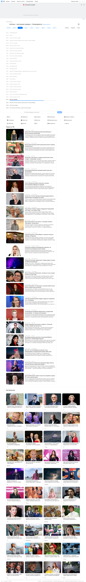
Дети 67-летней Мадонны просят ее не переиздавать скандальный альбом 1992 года (38, 350)
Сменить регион (46, 24)
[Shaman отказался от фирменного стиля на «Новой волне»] (15, 477)
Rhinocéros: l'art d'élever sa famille (17, 53)
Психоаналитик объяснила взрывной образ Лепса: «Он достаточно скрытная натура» (39, 363)
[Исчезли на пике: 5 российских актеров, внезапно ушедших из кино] (33, 570)
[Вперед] (84, 5)
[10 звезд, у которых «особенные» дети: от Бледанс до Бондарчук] (52, 570)
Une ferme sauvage (14, 105)
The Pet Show (13, 79)
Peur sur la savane (13, 43)
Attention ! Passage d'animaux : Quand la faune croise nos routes (23, 71)
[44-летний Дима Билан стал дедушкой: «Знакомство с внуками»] (71, 495)
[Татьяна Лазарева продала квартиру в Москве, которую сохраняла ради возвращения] (71, 402)
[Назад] (81, 5)
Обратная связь (81, 581)
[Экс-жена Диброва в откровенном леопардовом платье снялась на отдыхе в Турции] (15, 439)
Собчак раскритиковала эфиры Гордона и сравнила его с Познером (40, 299)
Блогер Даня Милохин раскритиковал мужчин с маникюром (38, 171)
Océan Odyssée (13, 63)
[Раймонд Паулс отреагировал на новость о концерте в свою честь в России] (15, 402)
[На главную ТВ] (4, 1)
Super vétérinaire (13, 58)
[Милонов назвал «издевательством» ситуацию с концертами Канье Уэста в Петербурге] (15, 421)
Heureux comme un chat (15, 45)
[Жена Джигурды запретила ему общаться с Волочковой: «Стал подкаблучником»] (71, 421)
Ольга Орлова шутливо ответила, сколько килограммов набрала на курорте (37, 183)
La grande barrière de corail (15, 61)
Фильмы (67, 27)
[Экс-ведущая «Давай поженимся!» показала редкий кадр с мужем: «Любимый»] (33, 439)
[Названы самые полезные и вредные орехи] (52, 514)
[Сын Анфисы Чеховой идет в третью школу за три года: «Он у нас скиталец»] (52, 495)
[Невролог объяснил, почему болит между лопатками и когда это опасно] (15, 551)
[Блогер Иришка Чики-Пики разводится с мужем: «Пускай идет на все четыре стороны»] (71, 533)
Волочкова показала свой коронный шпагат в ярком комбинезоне (40, 145)
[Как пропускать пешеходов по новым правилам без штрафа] (71, 570)
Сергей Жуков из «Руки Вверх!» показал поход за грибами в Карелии (39, 235)
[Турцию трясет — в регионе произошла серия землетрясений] (71, 551)
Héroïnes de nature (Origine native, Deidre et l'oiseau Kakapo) (22, 40)
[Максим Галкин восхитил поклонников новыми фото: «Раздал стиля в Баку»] (71, 514)
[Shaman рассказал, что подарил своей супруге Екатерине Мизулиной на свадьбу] (33, 421)
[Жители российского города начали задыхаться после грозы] (52, 477)
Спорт (78, 27)
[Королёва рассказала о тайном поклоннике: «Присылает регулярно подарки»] (52, 458)
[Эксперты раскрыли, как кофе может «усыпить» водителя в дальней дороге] (52, 533)
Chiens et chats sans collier (15, 73)
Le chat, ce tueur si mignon (15, 37)
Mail (2, 581)
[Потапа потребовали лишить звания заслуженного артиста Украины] (33, 514)
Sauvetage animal (13, 32)
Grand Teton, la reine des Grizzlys (17, 48)
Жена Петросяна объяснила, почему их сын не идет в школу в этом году (40, 273)
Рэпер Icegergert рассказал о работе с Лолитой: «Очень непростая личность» (38, 325)
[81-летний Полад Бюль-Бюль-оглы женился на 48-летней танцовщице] (52, 402)
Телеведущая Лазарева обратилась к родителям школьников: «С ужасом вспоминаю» (39, 312)
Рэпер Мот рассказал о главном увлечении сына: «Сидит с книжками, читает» (39, 158)
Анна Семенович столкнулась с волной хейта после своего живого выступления (40, 286)
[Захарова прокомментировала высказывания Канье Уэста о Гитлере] (15, 514)
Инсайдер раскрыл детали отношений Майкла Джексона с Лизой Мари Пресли (38, 337)
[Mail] (2, 1)
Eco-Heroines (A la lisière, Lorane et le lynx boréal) (20, 107)
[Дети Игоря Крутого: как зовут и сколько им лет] (33, 458)
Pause (11, 35)
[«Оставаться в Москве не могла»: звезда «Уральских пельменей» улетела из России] (71, 477)
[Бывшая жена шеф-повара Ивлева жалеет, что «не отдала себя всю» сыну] (52, 421)
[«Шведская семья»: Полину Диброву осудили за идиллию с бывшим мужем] (33, 551)
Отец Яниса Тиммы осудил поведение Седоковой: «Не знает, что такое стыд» (39, 209)
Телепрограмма (9, 21)
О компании (6, 581)
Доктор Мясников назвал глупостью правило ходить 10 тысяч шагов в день (40, 376)
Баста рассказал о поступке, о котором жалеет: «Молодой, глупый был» (38, 222)
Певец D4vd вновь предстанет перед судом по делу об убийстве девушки (40, 260)
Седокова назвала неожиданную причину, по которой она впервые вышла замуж (38, 248)
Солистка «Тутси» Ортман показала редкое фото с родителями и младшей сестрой (39, 196)
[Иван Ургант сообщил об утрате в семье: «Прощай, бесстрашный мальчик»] (33, 402)
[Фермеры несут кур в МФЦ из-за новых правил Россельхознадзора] (15, 458)
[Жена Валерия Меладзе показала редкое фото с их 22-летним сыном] (71, 439)
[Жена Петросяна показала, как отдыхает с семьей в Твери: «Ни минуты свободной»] (52, 551)
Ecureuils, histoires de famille (16, 50)
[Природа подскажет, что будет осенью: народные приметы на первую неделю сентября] (33, 495)
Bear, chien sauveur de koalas (16, 55)
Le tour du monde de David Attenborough (18, 94)
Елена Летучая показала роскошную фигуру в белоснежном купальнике (38, 132)
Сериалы (73, 27)
